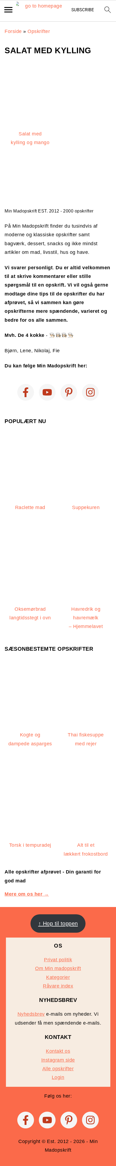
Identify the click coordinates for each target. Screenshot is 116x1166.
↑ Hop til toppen (58, 923)
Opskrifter (39, 31)
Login (58, 1077)
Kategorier (58, 977)
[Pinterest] (68, 392)
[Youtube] (47, 392)
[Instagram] (90, 392)
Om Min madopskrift (58, 968)
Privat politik (58, 959)
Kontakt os (58, 1051)
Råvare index (58, 986)
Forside (13, 31)
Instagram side (58, 1060)
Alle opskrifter (58, 1068)
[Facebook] (25, 392)
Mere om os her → (27, 894)
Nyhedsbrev (31, 1014)
